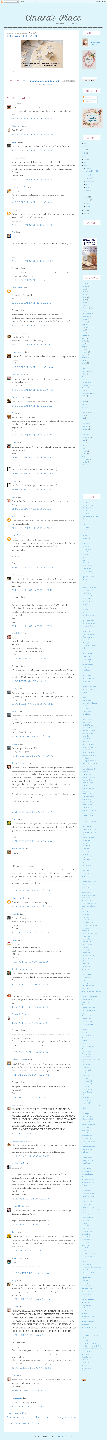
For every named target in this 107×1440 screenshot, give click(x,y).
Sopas (83, 440)
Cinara (15, 1105)
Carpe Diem (85, 673)
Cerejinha (84, 684)
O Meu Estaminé (86, 1100)
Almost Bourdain (87, 538)
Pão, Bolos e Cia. (86, 1171)
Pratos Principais (86, 424)
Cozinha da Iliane (87, 780)
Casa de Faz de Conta (88, 678)
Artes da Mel (85, 555)
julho (87, 188)
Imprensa (84, 355)
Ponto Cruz (85, 421)
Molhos (84, 391)
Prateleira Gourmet (87, 1160)
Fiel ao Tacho (85, 917)
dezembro (89, 168)
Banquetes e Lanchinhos (89, 588)
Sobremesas (85, 437)
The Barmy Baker (87, 1305)
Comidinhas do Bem (88, 744)
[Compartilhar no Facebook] (71, 81)
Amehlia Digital (86, 541)
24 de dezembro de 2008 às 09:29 (33, 390)
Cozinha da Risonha (87, 783)
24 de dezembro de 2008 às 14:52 (32, 406)
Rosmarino (85, 1223)
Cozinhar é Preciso (87, 813)
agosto (88, 184)
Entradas (84, 336)
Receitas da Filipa (87, 1202)
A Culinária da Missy (87, 513)
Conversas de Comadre (89, 755)
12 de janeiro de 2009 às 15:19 (30, 1199)
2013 (85, 150)
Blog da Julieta (86, 599)
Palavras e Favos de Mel (88, 1125)
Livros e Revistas (86, 371)
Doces (83, 333)
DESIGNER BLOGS (63, 1437)
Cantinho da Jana (87, 659)
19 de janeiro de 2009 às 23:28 (31, 1335)
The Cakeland (86, 1308)
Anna (14, 940)
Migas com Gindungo (88, 1035)
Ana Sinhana (85, 544)
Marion (15, 575)
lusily (14, 1281)
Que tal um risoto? (87, 1177)
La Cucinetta (85, 988)
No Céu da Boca (86, 1086)
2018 (85, 144)
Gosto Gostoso (86, 947)
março (88, 200)
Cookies (84, 322)
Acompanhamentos (88, 283)
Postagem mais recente (17, 1417)
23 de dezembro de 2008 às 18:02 (32, 261)
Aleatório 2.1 (85, 527)
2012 (85, 153)
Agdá (83, 524)
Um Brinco (85, 1340)
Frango (84, 347)
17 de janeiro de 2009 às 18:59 (30, 1273)
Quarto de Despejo (87, 1174)
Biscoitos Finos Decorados (89, 596)
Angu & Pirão (85, 546)
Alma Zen (84, 535)
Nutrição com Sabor (88, 1095)
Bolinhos (84, 297)
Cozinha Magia (86, 791)
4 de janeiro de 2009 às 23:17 (30, 1007)
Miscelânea (85, 388)
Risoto (83, 432)
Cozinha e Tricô (86, 785)
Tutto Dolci (85, 1330)
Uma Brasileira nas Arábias (89, 1343)
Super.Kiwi (85, 1280)
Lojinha (84, 374)
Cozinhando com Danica (89, 807)
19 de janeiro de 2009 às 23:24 (31, 1299)
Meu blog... (85, 1032)
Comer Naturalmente (88, 731)
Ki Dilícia (84, 980)
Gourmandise (86, 950)
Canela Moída (86, 656)
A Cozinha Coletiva (87, 502)
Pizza (83, 418)
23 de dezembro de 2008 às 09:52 (32, 151)
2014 (85, 147)
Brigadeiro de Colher (88, 621)
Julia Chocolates (86, 975)
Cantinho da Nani (87, 662)
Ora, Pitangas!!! (86, 1114)
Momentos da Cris (87, 1046)
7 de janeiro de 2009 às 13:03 (30, 1098)
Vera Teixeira (18, 288)
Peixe (83, 415)
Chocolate (85, 319)
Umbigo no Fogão (87, 1351)
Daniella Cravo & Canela (89, 829)
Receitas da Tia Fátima (88, 1207)
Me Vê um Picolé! (87, 1021)
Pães (83, 404)
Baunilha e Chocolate (88, 590)
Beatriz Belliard (18, 397)
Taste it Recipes (86, 1294)
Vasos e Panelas (86, 1357)
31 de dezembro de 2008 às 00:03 (32, 756)
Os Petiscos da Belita (87, 1119)
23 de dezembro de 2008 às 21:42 (32, 326)
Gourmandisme (86, 953)
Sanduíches (85, 435)
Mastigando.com (86, 1019)
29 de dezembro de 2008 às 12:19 (32, 590)
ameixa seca (17, 333)
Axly (14, 103)
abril (87, 197)
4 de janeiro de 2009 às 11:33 (30, 985)
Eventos (84, 338)
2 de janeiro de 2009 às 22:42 (30, 933)
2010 (85, 159)
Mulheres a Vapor (87, 1054)
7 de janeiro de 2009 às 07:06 (30, 1075)
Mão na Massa (86, 1065)
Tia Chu (84, 1311)
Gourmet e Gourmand (88, 955)
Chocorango (85, 695)
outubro (88, 178)
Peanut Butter (86, 413)
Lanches (84, 363)
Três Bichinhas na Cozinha (89, 1327)
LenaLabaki (85, 994)
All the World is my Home (89, 533)
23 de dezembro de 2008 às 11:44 (32, 180)
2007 (85, 210)
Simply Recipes (86, 1264)
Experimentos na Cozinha (89, 903)
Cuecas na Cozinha (87, 816)
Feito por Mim (86, 914)
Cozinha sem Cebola (88, 802)
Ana (14, 413)
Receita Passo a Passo (88, 1196)
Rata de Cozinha (86, 1191)
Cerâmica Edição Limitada (89, 687)
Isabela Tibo (85, 969)
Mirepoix (84, 1041)
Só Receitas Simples (87, 1286)
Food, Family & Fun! (87, 922)
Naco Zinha (85, 1073)
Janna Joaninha (86, 972)
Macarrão (84, 377)
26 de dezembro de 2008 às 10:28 (32, 474)
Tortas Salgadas (86, 456)
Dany (14, 443)
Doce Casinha (86, 860)
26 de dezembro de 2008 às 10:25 (32, 458)
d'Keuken (85, 818)
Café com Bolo (86, 640)
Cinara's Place (53, 17)
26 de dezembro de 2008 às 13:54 (32, 509)
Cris (13, 232)
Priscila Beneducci (19, 1060)
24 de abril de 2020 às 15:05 (29, 1407)
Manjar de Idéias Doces (88, 1010)
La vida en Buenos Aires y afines (91, 991)
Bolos (83, 300)
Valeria (15, 992)
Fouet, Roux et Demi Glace (89, 925)
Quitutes (84, 1185)
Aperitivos (85, 286)
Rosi (13, 497)
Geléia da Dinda (86, 942)
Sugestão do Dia (86, 1278)
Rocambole (85, 1220)
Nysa (14, 465)
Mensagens (48, 84)
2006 (85, 213)
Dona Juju (85, 868)
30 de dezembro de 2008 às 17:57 (32, 681)
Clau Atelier (85, 709)
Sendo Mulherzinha (88, 1259)
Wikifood (84, 1365)
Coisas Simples (86, 722)
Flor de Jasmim (86, 920)
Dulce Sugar (85, 871)
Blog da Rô (85, 612)
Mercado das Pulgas (87, 1024)
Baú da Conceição (87, 593)
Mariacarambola (86, 1016)
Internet (84, 360)
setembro (89, 181)
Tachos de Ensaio (87, 1289)
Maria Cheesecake (87, 1013)
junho (88, 191)
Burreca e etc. (86, 632)
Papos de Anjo (86, 1130)
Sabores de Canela (87, 1237)
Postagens (87, 97)
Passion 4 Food (86, 1133)
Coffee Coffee (86, 714)
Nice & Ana (85, 1078)
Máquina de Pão (86, 382)
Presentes (84, 426)
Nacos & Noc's (86, 1075)
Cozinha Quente (86, 799)
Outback (84, 402)
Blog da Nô (85, 610)
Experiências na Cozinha (89, 906)
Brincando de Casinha (88, 623)
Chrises (84, 698)
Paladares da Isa (86, 1122)
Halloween (85, 352)
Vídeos (84, 465)
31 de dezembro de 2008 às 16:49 (32, 841)
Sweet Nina (85, 1283)
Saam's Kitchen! (86, 1226)
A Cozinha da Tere (87, 511)
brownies (84, 305)
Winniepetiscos (86, 1368)
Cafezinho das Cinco (88, 637)
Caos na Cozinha (87, 667)
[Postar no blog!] (67, 81)
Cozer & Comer (86, 766)
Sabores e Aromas (87, 1240)
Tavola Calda (85, 1297)
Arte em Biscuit (86, 549)
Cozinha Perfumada (88, 796)
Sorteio (84, 443)
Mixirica (84, 1043)
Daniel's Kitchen (86, 827)
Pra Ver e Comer (87, 1158)
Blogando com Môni (88, 615)
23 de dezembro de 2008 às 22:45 (32, 345)
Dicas (83, 330)
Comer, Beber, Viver (88, 733)
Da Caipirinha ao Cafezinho (90, 821)
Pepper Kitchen (86, 1144)
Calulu (83, 648)
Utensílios (84, 462)
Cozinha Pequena (87, 794)
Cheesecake (85, 316)
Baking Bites (85, 582)
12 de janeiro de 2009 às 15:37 (30, 1225)
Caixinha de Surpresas (88, 645)
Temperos (85, 451)
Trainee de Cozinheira (88, 1316)
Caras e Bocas (86, 670)
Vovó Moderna (86, 1362)
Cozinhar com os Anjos (89, 810)
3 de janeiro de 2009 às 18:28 (30, 962)
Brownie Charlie (86, 629)
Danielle (15, 536)
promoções (85, 429)
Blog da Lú (85, 604)
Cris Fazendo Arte (20, 187)
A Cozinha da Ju (86, 508)
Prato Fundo (85, 1166)
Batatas (84, 289)
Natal (83, 399)
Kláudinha (16, 126)
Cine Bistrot (85, 706)
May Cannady (18, 898)
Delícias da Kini (86, 843)
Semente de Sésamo (88, 1256)
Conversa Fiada (86, 750)
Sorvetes (84, 446)
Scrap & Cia (85, 1250)
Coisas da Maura (86, 717)
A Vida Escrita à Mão (87, 519)
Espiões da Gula (19, 1014)
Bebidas (84, 292)
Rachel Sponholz (19, 763)
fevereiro (89, 203)
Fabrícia (15, 914)
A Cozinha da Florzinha (89, 505)
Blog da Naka (85, 607)
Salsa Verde (85, 1248)
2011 (85, 156)
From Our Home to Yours (89, 933)
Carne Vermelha (86, 314)
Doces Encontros (87, 865)
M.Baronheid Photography (89, 997)
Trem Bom (85, 1319)
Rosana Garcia (18, 1258)
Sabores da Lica (86, 1234)
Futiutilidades (86, 936)
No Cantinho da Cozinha (89, 1084)
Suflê (83, 448)
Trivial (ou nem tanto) (88, 1322)
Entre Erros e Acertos (88, 884)
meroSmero (85, 1027)
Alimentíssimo (86, 530)
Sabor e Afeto (86, 1229)
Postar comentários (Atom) (27, 1423)
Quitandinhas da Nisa (88, 1182)
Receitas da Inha (86, 1204)
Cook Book (85, 758)
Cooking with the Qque (89, 761)
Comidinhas (85, 742)
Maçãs (83, 380)
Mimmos (84, 1038)
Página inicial (42, 1417)
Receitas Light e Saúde (88, 1215)
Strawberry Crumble (88, 1272)
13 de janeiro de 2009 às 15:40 (30, 1251)
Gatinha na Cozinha (87, 939)
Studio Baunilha (86, 1275)
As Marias (84, 560)
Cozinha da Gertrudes (88, 777)
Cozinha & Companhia (88, 769)
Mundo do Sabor (87, 1057)
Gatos (83, 349)
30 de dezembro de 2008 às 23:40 (33, 704)
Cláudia (15, 819)
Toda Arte (84, 1313)
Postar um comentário (16, 1413)
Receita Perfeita (86, 1199)
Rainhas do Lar (86, 1188)
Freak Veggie (85, 928)
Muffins (84, 396)
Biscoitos (84, 294)
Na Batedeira (85, 1067)
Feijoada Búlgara (86, 911)
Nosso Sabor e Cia (87, 1089)
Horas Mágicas (86, 966)
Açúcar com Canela (87, 574)
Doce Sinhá (85, 862)
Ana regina (17, 1398)
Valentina (16, 516)
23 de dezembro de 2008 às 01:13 (32, 119)
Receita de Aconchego (88, 1193)
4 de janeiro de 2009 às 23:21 (30, 1023)
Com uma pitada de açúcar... (90, 728)
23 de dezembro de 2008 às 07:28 (32, 135)
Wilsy (14, 689)
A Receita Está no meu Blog (90, 516)
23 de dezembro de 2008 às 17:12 (32, 202)
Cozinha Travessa (87, 805)
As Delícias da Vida (87, 557)
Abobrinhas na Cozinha (89, 522)
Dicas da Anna (86, 851)
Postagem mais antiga (67, 1417)
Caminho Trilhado (87, 654)
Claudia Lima (18, 352)
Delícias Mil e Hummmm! (89, 846)
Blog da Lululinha (87, 601)
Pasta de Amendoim (88, 410)
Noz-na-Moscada (87, 1092)
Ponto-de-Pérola (87, 1155)
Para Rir (84, 407)
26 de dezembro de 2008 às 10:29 (32, 490)
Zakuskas (84, 1371)
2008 (85, 166)
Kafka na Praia (86, 977)
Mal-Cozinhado (86, 1002)
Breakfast (84, 303)
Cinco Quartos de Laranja (89, 703)
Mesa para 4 (85, 1030)
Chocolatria (85, 692)
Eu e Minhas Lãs (86, 900)
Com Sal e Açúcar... (87, 725)
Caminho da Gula (87, 651)
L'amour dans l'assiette (88, 986)
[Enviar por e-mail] (65, 81)
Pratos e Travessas (87, 1169)
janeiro (88, 206)
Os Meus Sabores (87, 1116)
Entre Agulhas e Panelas (89, 882)
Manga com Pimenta (88, 1005)
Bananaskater (86, 585)
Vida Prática (85, 1360)
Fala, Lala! (84, 909)
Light (83, 369)
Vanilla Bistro (85, 1354)
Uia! (83, 1333)
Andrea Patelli (18, 1164)
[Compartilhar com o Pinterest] (73, 81)
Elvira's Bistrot (86, 879)
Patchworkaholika (87, 1136)
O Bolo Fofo (85, 1097)
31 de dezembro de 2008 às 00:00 (33, 737)
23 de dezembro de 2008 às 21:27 (32, 303)
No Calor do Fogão (87, 1081)
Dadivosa (84, 824)
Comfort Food (86, 736)
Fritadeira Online (86, 931)
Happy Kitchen (86, 964)
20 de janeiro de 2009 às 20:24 (31, 1368)
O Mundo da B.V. (86, 1103)
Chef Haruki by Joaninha (89, 689)
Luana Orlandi (18, 1206)
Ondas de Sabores (87, 1111)
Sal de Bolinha (86, 1242)
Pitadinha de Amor (87, 1149)
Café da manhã (86, 308)
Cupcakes (84, 325)
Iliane (14, 1232)
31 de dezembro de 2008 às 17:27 (32, 891)
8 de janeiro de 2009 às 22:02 (30, 1134)
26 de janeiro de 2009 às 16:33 (31, 1391)
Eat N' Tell (84, 876)
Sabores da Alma (87, 1231)
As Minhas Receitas (87, 563)
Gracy (14, 210)
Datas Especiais (86, 327)
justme (14, 142)
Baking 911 (84, 579)
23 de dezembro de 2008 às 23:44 (32, 367)
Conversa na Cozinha (88, 752)
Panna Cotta (85, 1127)
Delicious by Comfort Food (90, 832)
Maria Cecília (18, 849)
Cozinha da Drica (87, 772)
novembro (89, 175)
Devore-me (85, 849)
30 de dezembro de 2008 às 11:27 (32, 659)
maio (87, 194)
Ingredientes (85, 358)
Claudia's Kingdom (87, 711)
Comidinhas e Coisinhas (89, 747)
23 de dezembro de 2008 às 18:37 (32, 280)
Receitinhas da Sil (19, 969)
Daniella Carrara (19, 1141)
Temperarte (85, 1302)
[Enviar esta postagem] (63, 80)
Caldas (83, 311)
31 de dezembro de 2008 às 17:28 (32, 907)
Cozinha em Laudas (88, 788)
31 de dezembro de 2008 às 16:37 (32, 812)
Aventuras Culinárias (88, 571)
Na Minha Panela (86, 1070)
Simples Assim (86, 1261)
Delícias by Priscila (87, 840)
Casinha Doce (86, 681)
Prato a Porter (86, 1163)
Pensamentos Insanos (88, 1141)
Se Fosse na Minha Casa (88, 1253)
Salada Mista (85, 1245)
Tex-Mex (84, 454)
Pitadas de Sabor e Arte (88, 1147)
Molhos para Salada (87, 393)
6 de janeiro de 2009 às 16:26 (30, 1052)
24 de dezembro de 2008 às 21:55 (32, 435)
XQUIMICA (17, 633)
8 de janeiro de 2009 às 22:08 (30, 1156)
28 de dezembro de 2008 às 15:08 (32, 568)
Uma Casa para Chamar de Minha (91, 1346)
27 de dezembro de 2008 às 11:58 (32, 528)
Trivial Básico (85, 1324)
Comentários (88, 101)
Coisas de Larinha (87, 720)
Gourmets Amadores (88, 958)
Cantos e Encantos (87, 665)
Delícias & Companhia (88, 838)
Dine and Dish (86, 854)
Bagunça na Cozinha (88, 577)
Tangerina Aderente (87, 1291)
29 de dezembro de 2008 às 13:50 (32, 626)
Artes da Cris (17, 375)
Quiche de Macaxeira (88, 1180)
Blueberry (85, 618)
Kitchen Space (86, 983)
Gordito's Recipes (87, 944)
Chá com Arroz (86, 700)
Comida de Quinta (87, 739)
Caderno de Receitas (88, 634)
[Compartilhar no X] (69, 81)
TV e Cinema (85, 459)
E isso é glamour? (87, 873)
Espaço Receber (86, 887)
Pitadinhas (85, 1152)
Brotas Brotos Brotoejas (89, 626)
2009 (85, 162)
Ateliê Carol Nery (87, 568)
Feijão (83, 344)
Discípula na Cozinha (88, 857)
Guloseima (85, 961)
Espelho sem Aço (87, 890)
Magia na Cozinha (87, 999)
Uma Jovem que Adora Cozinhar (92, 1349)
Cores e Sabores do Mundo (90, 763)
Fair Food (84, 341)
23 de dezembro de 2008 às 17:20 (32, 225)
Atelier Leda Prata (87, 566)
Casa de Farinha (86, 676)
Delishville (85, 835)
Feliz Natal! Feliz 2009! (92, 171)
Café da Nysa (85, 643)
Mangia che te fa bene (88, 1008)
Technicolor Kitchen (88, 1300)
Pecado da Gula (86, 1138)
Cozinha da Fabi (86, 774)
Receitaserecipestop (88, 1218)
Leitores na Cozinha (88, 366)
